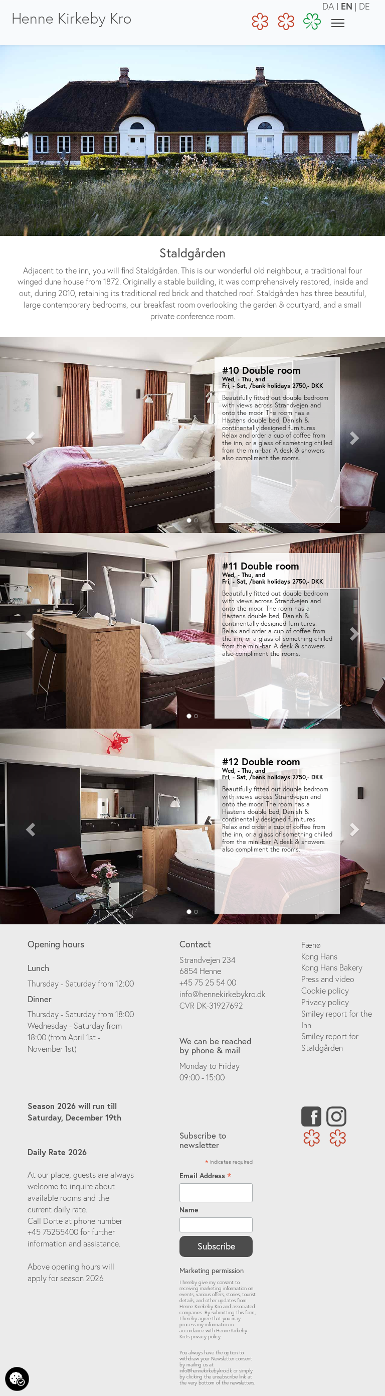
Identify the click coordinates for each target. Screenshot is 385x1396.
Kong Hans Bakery (331, 967)
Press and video (327, 979)
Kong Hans (319, 956)
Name (188, 1209)
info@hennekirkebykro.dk (222, 994)
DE (364, 6)
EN (346, 6)
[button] (29, 435)
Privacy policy (325, 1002)
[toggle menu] (337, 22)
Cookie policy (325, 991)
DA (328, 6)
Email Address (205, 1176)
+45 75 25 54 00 (207, 983)
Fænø (311, 945)
